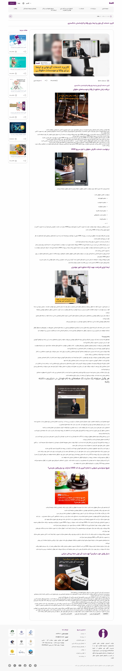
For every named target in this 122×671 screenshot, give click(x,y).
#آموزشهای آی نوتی (95, 614)
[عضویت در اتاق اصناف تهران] (12, 642)
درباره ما (94, 8)
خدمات (82, 8)
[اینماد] (31, 633)
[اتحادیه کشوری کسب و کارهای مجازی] (31, 652)
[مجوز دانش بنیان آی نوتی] (21, 642)
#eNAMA (105, 614)
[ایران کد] (21, 652)
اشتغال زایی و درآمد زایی (66, 8)
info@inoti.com (60, 637)
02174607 (58, 634)
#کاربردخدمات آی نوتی (81, 614)
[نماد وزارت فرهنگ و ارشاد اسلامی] (31, 642)
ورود (19, 3)
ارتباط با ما (53, 10)
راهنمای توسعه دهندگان (29, 8)
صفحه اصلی (105, 8)
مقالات (15, 8)
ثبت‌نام (12, 3)
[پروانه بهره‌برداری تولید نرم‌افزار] (12, 652)
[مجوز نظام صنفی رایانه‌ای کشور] (12, 633)
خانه (108, 16)
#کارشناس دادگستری (66, 614)
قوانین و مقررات (67, 10)
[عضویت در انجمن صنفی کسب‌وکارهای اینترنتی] (21, 633)
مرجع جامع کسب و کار (48, 8)
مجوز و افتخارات (80, 640)
